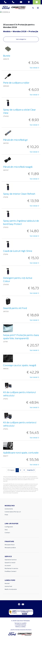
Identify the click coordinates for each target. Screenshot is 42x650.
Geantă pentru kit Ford (15, 308)
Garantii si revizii (10, 563)
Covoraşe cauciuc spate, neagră (19, 365)
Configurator (9, 527)
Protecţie (33, 31)
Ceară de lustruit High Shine (17, 251)
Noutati (7, 583)
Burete (6, 56)
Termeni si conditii (20, 623)
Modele (7, 31)
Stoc (6, 530)
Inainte (30, 470)
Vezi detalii (34, 68)
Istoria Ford (8, 586)
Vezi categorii (20, 39)
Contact (7, 533)
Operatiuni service (11, 560)
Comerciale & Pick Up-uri (13, 512)
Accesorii (8, 565)
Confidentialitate (20, 625)
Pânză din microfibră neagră (17, 167)
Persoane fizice (9, 545)
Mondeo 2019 (19, 31)
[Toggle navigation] (37, 8)
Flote (6, 515)
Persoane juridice (10, 548)
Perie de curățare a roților (16, 83)
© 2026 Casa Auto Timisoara (20, 621)
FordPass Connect (10, 571)
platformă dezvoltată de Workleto (21, 630)
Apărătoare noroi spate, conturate (20, 452)
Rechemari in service (11, 568)
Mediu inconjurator (11, 589)
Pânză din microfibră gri (15, 140)
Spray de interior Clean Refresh (19, 194)
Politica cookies (20, 627)
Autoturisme (9, 509)
